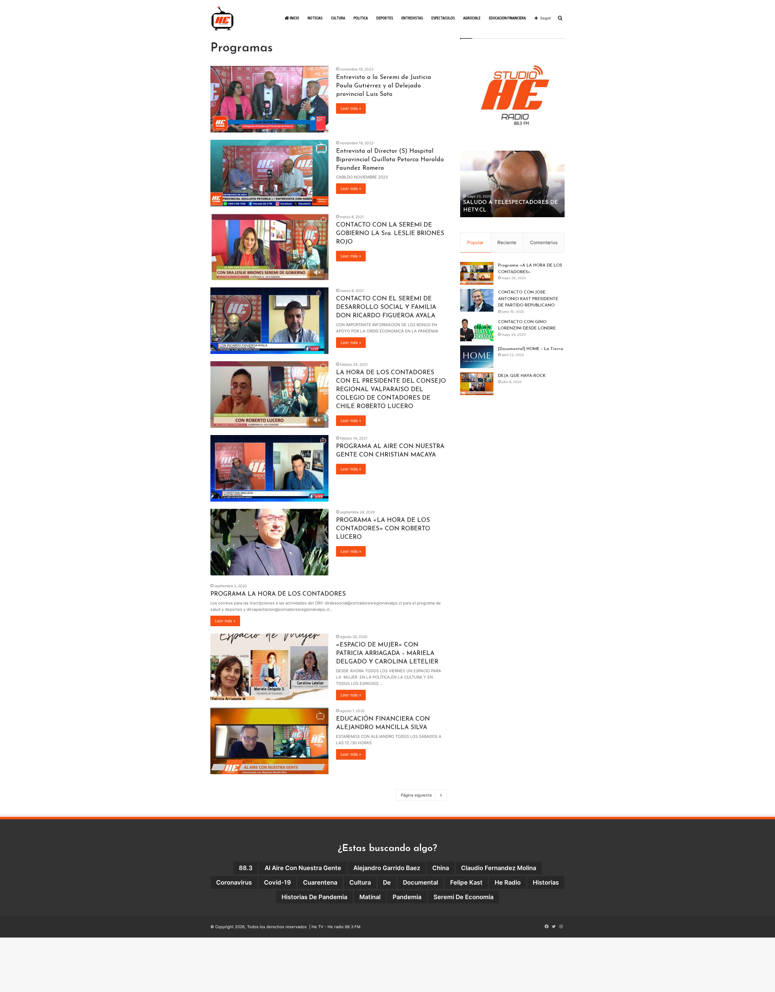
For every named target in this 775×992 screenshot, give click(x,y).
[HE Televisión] (222, 18)
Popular (475, 242)
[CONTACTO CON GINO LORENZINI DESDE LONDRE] (476, 330)
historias (546, 882)
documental (420, 882)
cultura (360, 882)
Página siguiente (416, 795)
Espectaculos (443, 18)
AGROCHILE (471, 18)
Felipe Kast (466, 882)
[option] (512, 184)
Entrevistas (412, 18)
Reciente (506, 242)
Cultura (338, 18)
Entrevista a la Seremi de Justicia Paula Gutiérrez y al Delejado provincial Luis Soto (383, 85)
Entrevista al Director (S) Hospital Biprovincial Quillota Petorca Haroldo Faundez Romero (390, 159)
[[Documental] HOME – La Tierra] (476, 356)
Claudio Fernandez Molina (498, 868)
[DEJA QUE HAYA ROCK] (476, 383)
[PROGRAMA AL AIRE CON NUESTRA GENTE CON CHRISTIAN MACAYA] (269, 468)
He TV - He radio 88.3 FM (336, 926)
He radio (508, 882)
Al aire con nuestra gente (303, 868)
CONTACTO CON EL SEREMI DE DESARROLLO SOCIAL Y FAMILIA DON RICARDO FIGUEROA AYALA (386, 307)
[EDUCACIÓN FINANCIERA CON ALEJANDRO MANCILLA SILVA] (269, 741)
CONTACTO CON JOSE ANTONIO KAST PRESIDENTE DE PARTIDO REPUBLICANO (528, 299)
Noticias (315, 18)
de (387, 882)
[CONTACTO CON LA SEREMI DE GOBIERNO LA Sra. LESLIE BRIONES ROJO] (269, 247)
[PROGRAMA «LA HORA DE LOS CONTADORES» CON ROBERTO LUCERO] (269, 542)
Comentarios (544, 242)
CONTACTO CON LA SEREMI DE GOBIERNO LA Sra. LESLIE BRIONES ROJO (390, 233)
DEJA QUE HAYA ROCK (522, 376)
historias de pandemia (314, 897)
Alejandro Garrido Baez (386, 868)
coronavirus (234, 882)
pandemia (407, 897)
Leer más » (351, 108)
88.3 (245, 868)
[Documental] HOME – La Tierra (530, 349)
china (440, 868)
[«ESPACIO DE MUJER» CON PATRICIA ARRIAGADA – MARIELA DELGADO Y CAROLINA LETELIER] (269, 667)
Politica (361, 18)
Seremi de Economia (463, 897)
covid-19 (277, 882)
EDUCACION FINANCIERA (507, 18)
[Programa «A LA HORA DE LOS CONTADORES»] (476, 273)
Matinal (370, 897)
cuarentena (320, 882)
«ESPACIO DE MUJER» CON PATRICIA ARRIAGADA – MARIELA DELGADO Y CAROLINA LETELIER (387, 653)
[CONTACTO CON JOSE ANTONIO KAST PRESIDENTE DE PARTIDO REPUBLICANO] (476, 300)
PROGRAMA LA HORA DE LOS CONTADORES (278, 594)
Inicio (294, 18)
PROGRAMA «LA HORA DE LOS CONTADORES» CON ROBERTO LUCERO (383, 528)
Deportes (384, 18)
